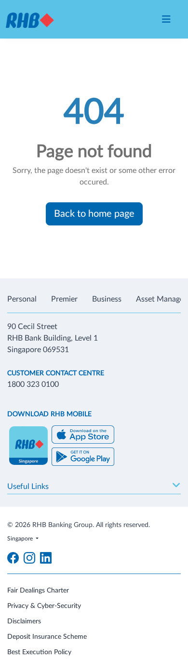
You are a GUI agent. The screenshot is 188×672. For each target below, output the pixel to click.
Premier (64, 299)
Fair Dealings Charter (38, 590)
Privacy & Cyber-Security (44, 606)
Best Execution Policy (39, 652)
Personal (22, 299)
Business (106, 299)
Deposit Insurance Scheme (47, 636)
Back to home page (94, 214)
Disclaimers (24, 621)
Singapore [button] (20, 538)
